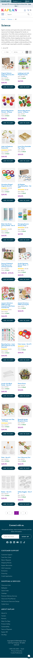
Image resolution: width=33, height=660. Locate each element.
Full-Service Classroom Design (10, 601)
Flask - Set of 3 (5, 457)
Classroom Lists (6, 585)
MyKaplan (4, 588)
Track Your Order (6, 557)
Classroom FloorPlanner (8, 599)
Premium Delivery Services (9, 596)
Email (22, 649)
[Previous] (12, 513)
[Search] (28, 14)
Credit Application (6, 576)
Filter (7, 52)
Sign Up (25, 537)
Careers (3, 616)
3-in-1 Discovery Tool (24, 457)
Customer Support (6, 554)
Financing (4, 573)
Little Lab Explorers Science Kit (7, 147)
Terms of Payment (6, 629)
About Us (4, 613)
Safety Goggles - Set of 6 (25, 492)
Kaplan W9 (4, 632)
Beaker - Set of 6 (6, 492)
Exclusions (4, 571)
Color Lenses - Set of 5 (24, 344)
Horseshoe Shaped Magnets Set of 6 (6, 185)
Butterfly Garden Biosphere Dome (23, 420)
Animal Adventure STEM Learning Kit (23, 303)
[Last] (25, 513)
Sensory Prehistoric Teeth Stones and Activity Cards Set (7, 264)
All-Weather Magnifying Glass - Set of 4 (24, 185)
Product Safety (5, 624)
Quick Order (5, 590)
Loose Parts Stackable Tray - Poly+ (24, 147)
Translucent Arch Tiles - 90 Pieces (7, 420)
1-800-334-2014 (14, 649)
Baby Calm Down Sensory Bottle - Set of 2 (8, 225)
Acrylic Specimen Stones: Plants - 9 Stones (23, 264)
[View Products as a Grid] (27, 52)
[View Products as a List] (30, 52)
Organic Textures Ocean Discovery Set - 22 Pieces (8, 74)
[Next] (21, 513)
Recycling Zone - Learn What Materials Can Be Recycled (8, 345)
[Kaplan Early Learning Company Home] (9, 10)
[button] (31, 1)
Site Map (4, 635)
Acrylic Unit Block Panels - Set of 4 (6, 384)
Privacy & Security (16, 651)
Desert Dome (22, 383)
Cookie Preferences (16, 653)
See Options (9, 279)
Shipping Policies (6, 563)
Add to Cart (9, 87)
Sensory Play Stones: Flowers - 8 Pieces (7, 111)
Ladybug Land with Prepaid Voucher (23, 74)
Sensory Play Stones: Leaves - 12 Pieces (24, 111)
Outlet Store (5, 604)
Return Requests (6, 560)
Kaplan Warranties (6, 565)
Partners (3, 618)
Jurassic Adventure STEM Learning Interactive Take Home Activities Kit (8, 305)
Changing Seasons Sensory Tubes (23, 224)
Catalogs (4, 593)
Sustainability (5, 626)
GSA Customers (6, 568)
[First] (7, 513)
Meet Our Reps (5, 621)
